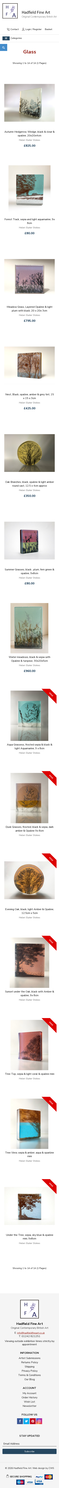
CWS (51, 1468)
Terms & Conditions (29, 1375)
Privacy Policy (30, 1371)
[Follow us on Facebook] (20, 1421)
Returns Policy (29, 1362)
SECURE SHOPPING (21, 1476)
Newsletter (29, 1406)
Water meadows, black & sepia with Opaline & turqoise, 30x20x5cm (29, 659)
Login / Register (33, 29)
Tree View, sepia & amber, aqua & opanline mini (29, 1154)
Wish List (29, 1402)
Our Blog (29, 1379)
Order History (29, 1397)
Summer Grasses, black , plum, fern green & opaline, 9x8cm (29, 571)
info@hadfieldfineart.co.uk (31, 1332)
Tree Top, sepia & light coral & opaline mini (29, 1074)
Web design (38, 1468)
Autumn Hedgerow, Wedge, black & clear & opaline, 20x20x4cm (29, 133)
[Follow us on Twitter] (26, 1421)
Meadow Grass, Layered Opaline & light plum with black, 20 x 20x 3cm (29, 308)
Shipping (29, 1366)
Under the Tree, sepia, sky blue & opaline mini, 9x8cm (29, 1237)
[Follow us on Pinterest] (33, 1421)
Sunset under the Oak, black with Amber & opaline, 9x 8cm (29, 993)
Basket (48, 29)
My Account (29, 1393)
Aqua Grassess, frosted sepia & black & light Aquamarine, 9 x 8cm (29, 746)
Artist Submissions (29, 1358)
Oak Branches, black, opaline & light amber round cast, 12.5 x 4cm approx (29, 484)
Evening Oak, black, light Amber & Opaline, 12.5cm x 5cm (29, 911)
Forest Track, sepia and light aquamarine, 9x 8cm (29, 221)
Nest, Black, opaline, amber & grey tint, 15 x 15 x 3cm (29, 396)
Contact (14, 29)
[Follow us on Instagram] (39, 1421)
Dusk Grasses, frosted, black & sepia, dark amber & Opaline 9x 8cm (30, 829)
